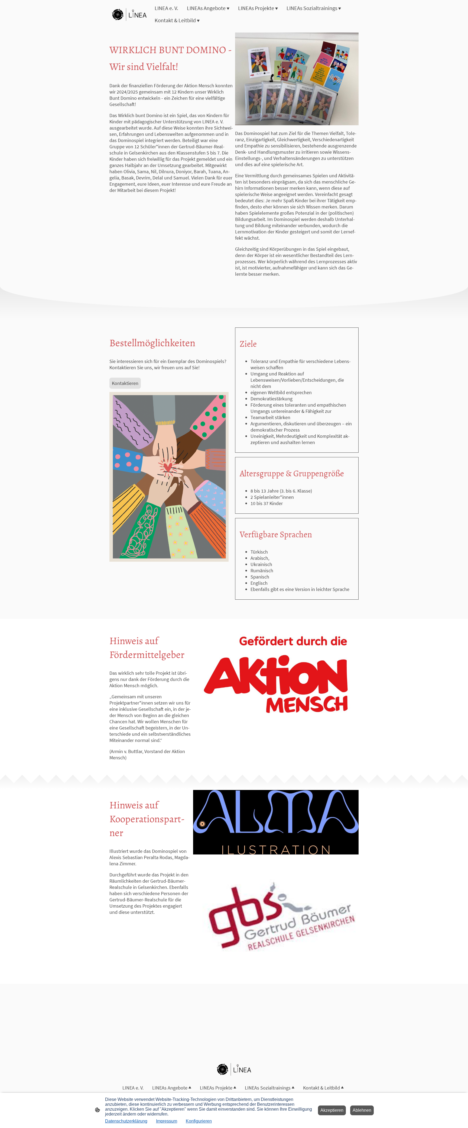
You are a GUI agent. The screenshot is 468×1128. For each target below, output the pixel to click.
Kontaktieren (125, 383)
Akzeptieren (331, 1110)
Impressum (166, 1121)
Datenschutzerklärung (126, 1121)
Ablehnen (362, 1110)
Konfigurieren (199, 1121)
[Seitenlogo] (129, 14)
